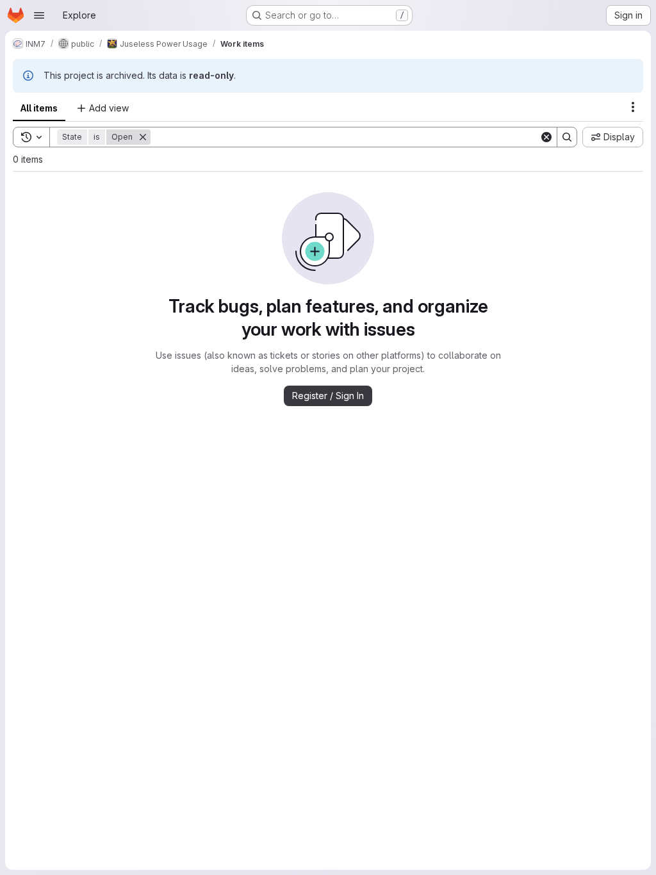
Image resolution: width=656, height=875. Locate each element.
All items (39, 107)
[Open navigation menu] (39, 15)
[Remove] (143, 137)
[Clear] (546, 137)
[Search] (567, 137)
